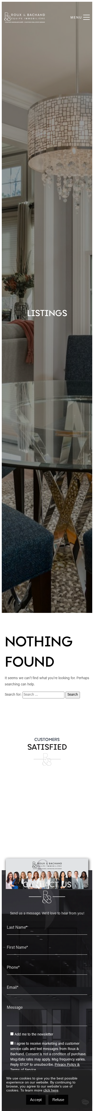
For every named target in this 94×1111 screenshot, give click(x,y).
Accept (36, 1099)
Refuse (58, 1099)
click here (50, 1090)
